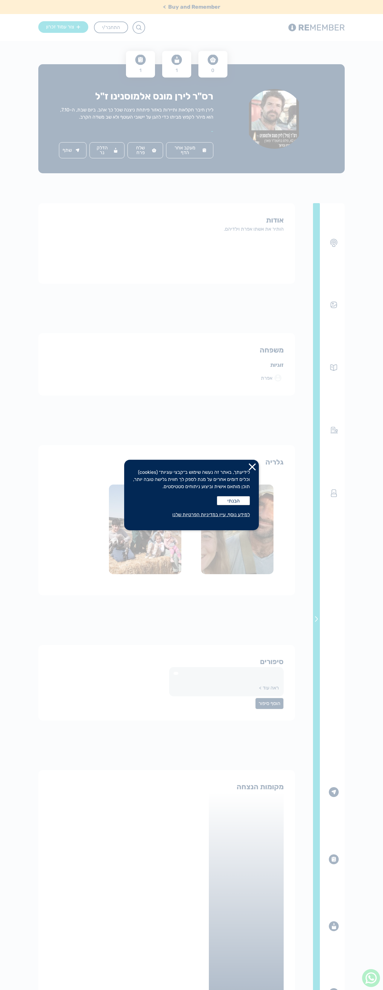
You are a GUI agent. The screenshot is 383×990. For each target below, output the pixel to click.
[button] (252, 468)
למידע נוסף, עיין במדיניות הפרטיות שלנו (211, 514)
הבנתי (233, 501)
